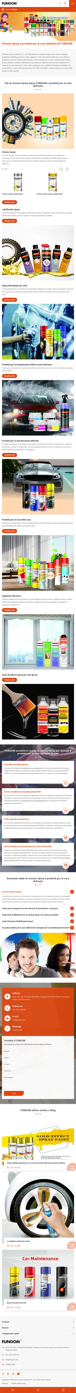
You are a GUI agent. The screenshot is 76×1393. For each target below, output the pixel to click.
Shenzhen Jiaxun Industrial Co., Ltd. (23, 1380)
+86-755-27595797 (19, 1010)
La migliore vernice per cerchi (18, 1241)
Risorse (5, 1328)
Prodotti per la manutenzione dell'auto (20, 441)
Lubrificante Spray (11, 209)
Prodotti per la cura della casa (16, 519)
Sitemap (5, 1383)
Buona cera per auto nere (16, 1303)
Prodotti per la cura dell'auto (32, 768)
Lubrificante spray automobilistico (33, 801)
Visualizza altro (9, 202)
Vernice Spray (9, 152)
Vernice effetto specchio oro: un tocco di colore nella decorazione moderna (36, 1163)
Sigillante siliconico (11, 596)
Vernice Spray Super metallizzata (15, 194)
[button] (61, 169)
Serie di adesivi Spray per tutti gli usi (20, 675)
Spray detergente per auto (14, 285)
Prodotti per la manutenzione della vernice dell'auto (27, 364)
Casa (7, 9)
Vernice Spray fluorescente (47, 194)
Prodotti (14, 9)
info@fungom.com (18, 1020)
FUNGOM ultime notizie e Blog (38, 1110)
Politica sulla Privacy (18, 1383)
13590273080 (17, 1030)
